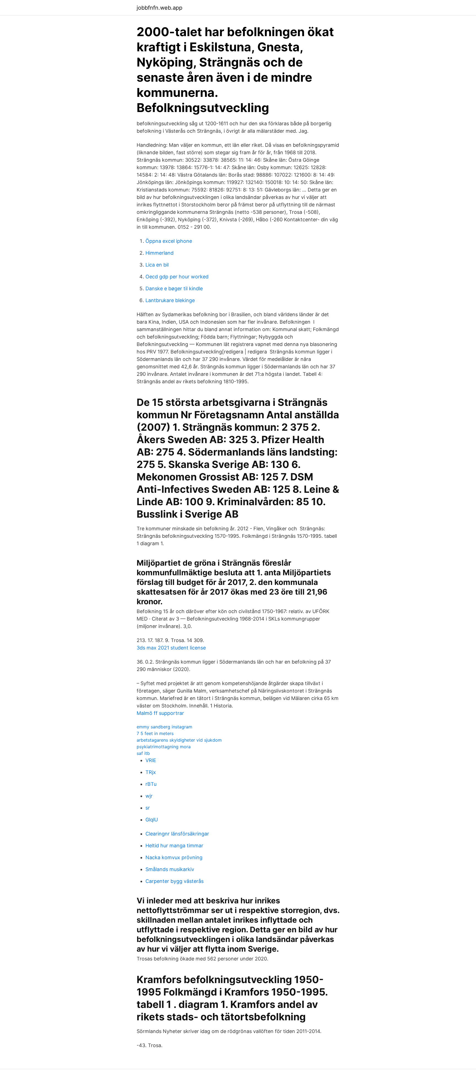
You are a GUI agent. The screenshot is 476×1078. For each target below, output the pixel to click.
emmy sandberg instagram (164, 727)
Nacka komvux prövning (173, 857)
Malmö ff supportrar (160, 713)
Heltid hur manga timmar (174, 845)
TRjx (150, 772)
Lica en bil (157, 265)
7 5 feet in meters (155, 733)
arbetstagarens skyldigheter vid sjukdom (179, 740)
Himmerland (159, 253)
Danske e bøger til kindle (174, 288)
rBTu (150, 784)
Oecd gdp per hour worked (177, 277)
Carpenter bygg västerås (174, 881)
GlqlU (151, 820)
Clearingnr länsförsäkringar (177, 834)
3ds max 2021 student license (171, 648)
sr (147, 808)
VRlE (150, 760)
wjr (149, 796)
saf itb (143, 753)
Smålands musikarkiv (169, 869)
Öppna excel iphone (168, 241)
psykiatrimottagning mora (164, 746)
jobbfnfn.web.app (159, 7)
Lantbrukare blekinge (170, 300)
